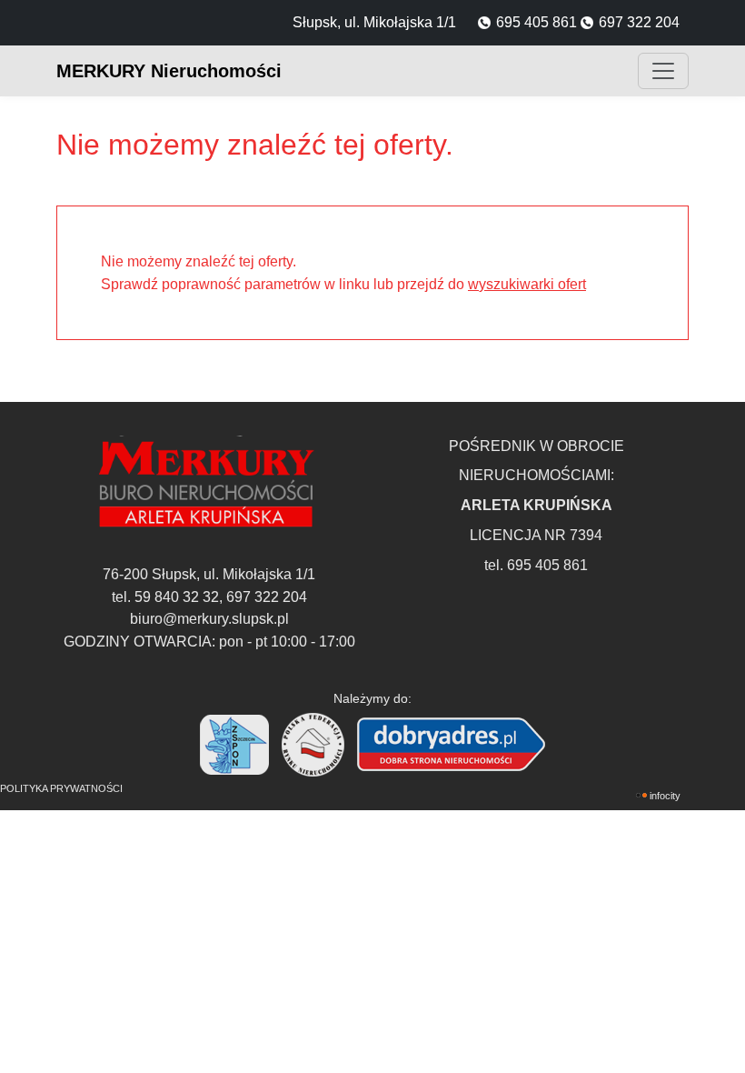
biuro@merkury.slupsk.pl (209, 618)
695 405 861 (536, 22)
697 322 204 (639, 22)
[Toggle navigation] (663, 71)
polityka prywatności (61, 788)
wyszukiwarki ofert (527, 284)
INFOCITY (665, 795)
